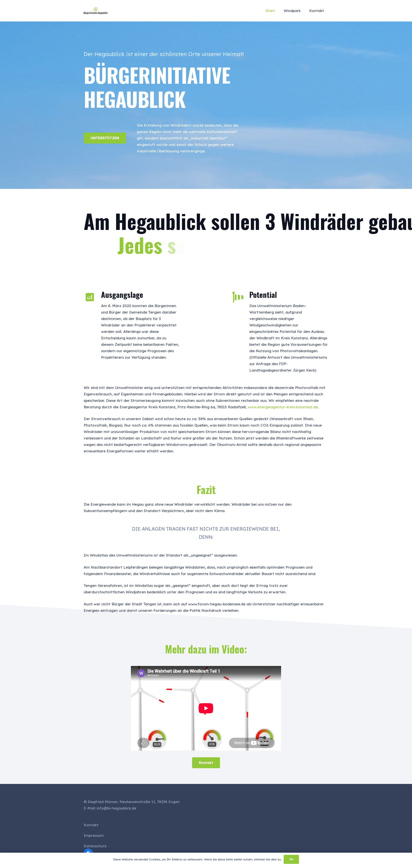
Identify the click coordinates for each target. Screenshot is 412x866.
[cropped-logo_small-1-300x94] (96, 11)
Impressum (94, 835)
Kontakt (91, 825)
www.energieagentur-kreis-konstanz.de (283, 407)
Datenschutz (95, 846)
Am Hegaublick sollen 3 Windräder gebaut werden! (206, 221)
